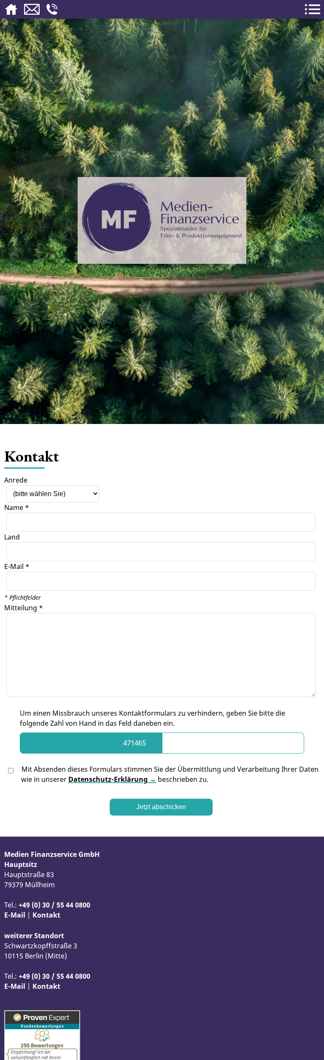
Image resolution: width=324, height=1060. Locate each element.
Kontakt (46, 915)
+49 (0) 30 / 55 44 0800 (54, 905)
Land (12, 537)
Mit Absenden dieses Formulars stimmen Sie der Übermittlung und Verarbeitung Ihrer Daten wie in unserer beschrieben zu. (169, 774)
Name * (16, 507)
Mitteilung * (23, 607)
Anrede (15, 480)
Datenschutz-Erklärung (108, 779)
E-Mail (14, 915)
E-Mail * (17, 566)
